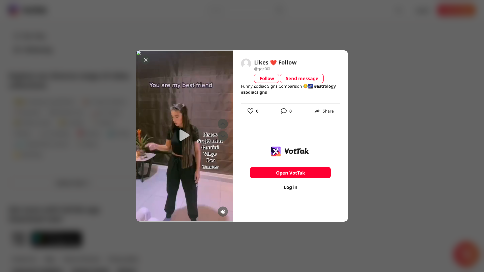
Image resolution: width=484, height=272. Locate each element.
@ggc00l (262, 69)
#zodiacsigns (254, 92)
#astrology (325, 86)
